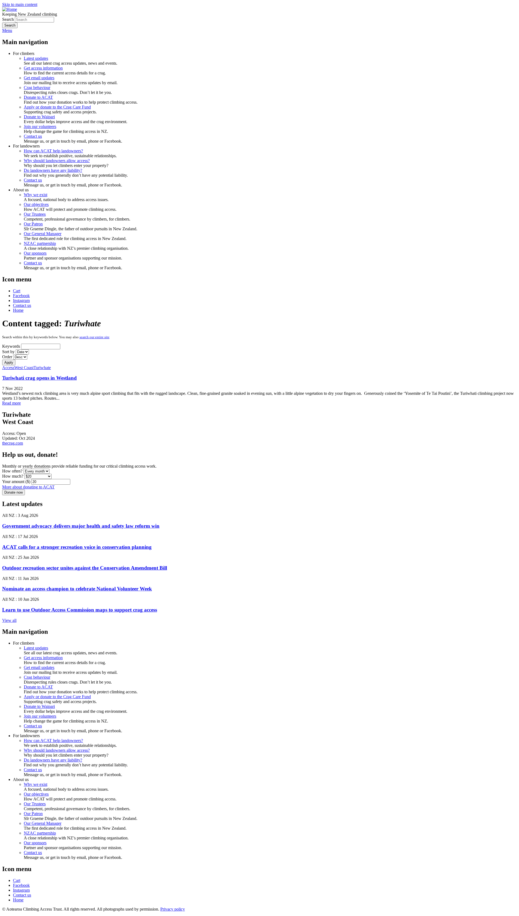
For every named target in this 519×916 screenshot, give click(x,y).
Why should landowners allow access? (57, 160)
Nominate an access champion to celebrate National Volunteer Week (77, 589)
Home (18, 310)
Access (8, 367)
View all (9, 620)
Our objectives (36, 204)
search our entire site (94, 337)
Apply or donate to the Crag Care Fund (57, 107)
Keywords (11, 346)
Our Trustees (35, 214)
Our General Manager (42, 233)
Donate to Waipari (39, 116)
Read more (11, 403)
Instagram (21, 300)
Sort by (8, 351)
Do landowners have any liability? (53, 170)
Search (8, 19)
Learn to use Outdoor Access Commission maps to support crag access (79, 610)
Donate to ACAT (38, 97)
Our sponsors (35, 253)
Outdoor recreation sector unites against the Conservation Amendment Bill (84, 568)
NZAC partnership (40, 243)
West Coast (24, 367)
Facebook (21, 295)
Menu (7, 30)
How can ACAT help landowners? (53, 151)
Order (7, 356)
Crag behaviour (37, 87)
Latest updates (36, 58)
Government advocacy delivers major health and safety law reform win (80, 526)
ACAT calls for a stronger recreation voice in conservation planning (77, 547)
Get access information (43, 68)
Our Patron (33, 224)
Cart (16, 290)
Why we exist (35, 194)
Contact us (33, 136)
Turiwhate (42, 367)
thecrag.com (12, 443)
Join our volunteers (40, 126)
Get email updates (39, 77)
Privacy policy (172, 909)
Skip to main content (19, 4)
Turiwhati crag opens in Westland (39, 378)
